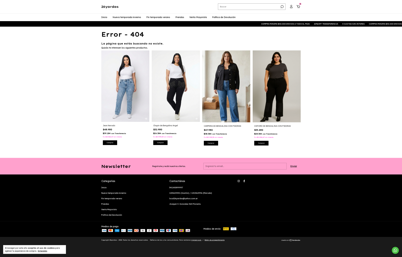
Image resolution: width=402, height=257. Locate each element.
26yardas (110, 7)
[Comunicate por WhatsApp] (395, 250)
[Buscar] (282, 7)
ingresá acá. (196, 240)
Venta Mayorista (198, 17)
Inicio (104, 17)
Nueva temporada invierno (127, 17)
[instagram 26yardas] (238, 181)
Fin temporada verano (158, 17)
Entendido (42, 251)
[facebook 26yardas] (244, 181)
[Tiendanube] (291, 240)
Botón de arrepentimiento (215, 240)
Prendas (179, 17)
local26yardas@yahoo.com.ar (183, 198)
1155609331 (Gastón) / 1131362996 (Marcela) (190, 193)
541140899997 (176, 187)
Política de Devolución (224, 17)
